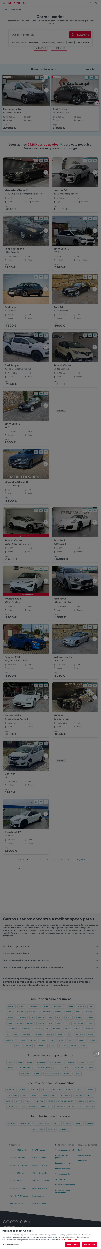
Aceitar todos (72, 1244)
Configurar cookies (11, 1244)
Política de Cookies (69, 1240)
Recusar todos (90, 1244)
